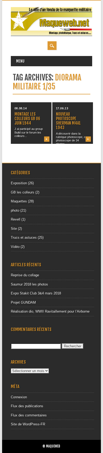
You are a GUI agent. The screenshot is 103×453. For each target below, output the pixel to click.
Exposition (19, 183)
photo (15, 210)
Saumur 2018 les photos (29, 284)
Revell (15, 219)
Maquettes (19, 201)
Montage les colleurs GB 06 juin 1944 (27, 118)
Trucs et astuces (24, 238)
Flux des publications (27, 406)
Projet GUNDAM (23, 302)
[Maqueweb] (51, 36)
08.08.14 (21, 108)
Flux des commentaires (29, 415)
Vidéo (15, 247)
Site (14, 229)
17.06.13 (62, 108)
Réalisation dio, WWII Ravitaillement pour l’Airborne (50, 311)
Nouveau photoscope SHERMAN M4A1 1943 (68, 120)
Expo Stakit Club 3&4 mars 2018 (36, 293)
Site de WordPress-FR (28, 424)
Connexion (19, 397)
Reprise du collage (25, 275)
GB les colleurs (22, 192)
